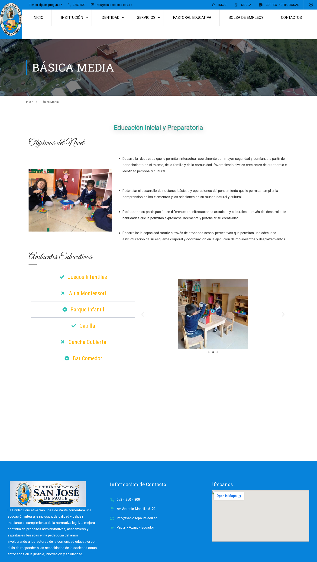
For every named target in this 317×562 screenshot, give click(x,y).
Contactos (291, 17)
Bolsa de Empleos (246, 17)
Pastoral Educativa (192, 17)
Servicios (146, 17)
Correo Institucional (282, 5)
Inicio (222, 5)
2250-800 (79, 5)
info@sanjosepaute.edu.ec (114, 5)
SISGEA (246, 5)
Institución (72, 17)
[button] (143, 314)
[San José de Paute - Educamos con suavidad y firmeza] (11, 19)
